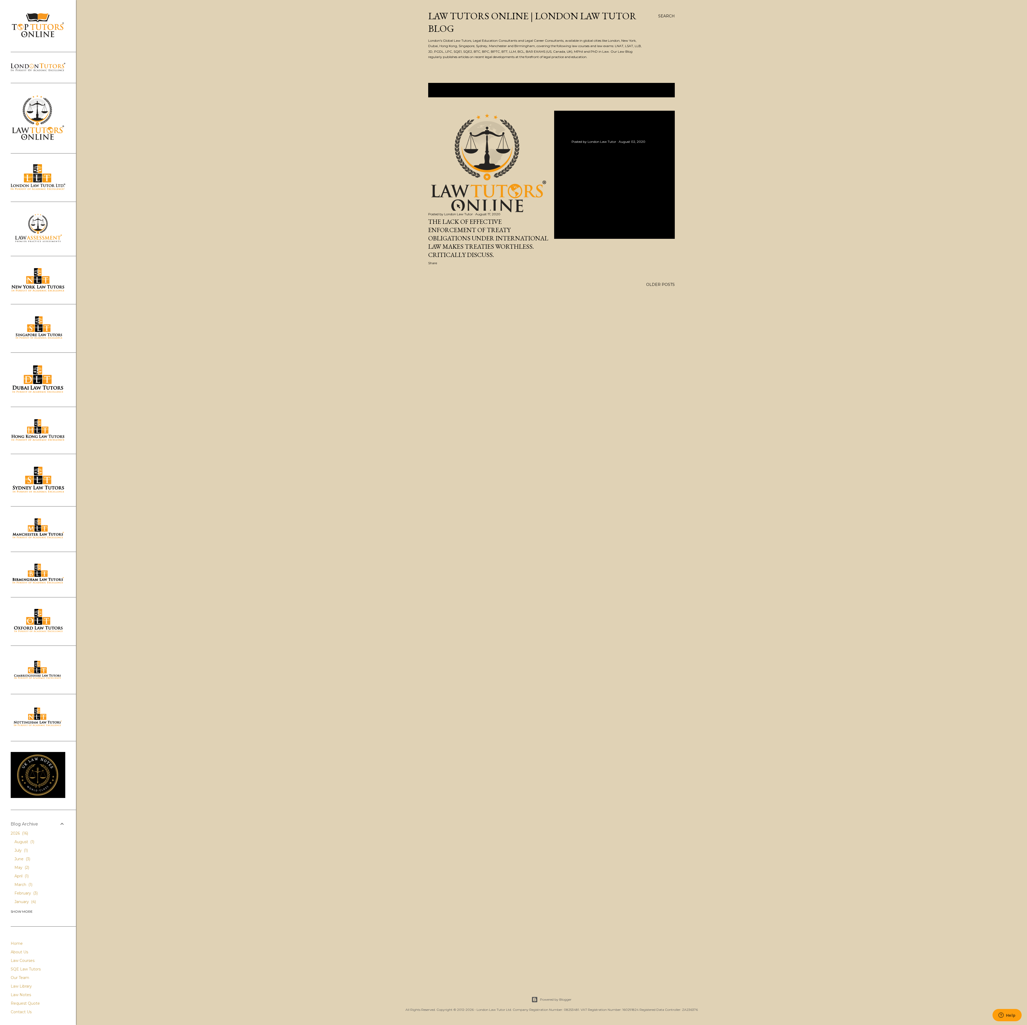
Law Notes (21, 994)
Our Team (20, 977)
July (20, 850)
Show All (659, 90)
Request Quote (25, 1003)
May (21, 867)
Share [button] (432, 263)
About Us (19, 952)
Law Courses (23, 960)
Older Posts (660, 284)
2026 (19, 833)
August (23, 841)
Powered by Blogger (556, 999)
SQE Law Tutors (26, 969)
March (22, 884)
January (24, 901)
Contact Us (21, 1011)
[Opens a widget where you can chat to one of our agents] (1007, 1015)
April (21, 876)
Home (17, 943)
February (25, 893)
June (21, 859)
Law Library (21, 986)
